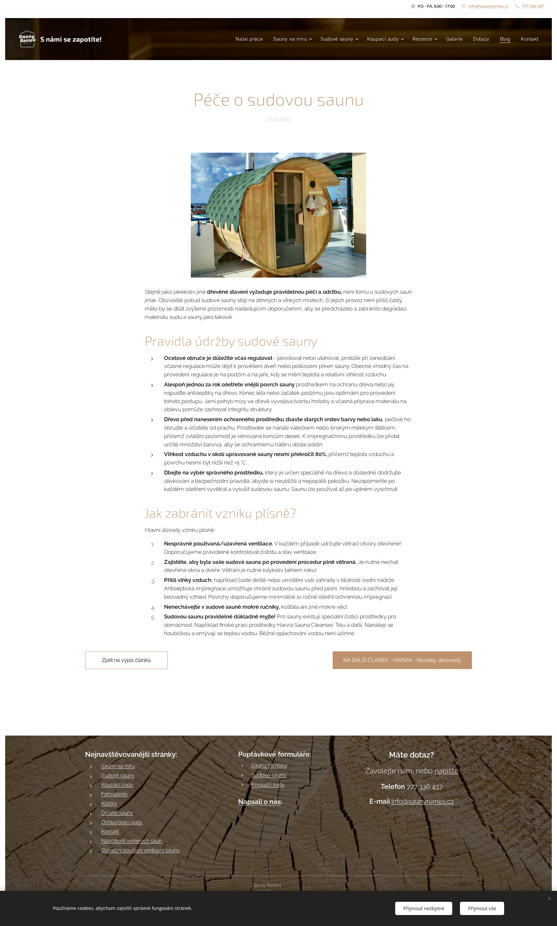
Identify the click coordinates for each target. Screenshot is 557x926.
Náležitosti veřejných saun (131, 841)
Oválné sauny (117, 813)
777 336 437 (533, 6)
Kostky (109, 803)
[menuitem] (251, 39)
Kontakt (110, 832)
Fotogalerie (114, 794)
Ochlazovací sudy (122, 822)
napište (446, 771)
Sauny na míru (118, 766)
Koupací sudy (117, 785)
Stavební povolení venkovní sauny (140, 850)
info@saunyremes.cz (488, 6)
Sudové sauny (117, 775)
